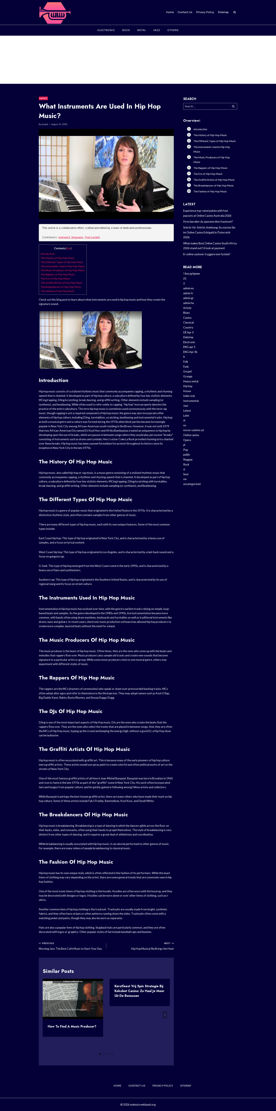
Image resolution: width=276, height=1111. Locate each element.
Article (187, 308)
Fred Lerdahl (92, 237)
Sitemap (223, 12)
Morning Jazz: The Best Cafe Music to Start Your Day (70, 946)
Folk (185, 361)
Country (188, 327)
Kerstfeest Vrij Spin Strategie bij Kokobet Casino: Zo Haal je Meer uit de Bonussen (139, 991)
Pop (185, 449)
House (187, 391)
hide (68, 248)
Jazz (156, 30)
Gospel (187, 371)
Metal (141, 30)
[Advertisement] (138, 59)
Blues (186, 312)
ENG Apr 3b (190, 352)
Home (170, 12)
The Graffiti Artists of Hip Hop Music (62, 282)
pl (184, 444)
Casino (187, 317)
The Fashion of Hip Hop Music (58, 290)
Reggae (187, 459)
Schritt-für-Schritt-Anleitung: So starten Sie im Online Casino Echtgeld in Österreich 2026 (209, 232)
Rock (126, 30)
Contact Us (185, 12)
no (184, 425)
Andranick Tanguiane (70, 237)
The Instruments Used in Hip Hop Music (63, 266)
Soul (185, 474)
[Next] (164, 1015)
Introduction (47, 253)
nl (184, 420)
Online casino (191, 435)
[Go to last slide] (47, 1015)
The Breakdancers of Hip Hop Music (61, 286)
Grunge (187, 376)
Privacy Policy (205, 12)
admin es (188, 288)
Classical (188, 322)
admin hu (188, 303)
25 (184, 278)
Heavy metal (190, 381)
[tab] (100, 1054)
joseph (45, 124)
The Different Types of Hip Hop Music (62, 262)
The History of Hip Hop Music (58, 257)
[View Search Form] (234, 12)
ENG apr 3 (189, 347)
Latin (186, 415)
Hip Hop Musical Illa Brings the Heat (152, 946)
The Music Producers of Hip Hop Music (63, 270)
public (186, 454)
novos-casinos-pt (193, 430)
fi (184, 357)
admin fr (188, 293)
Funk (186, 366)
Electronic (106, 30)
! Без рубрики (191, 273)
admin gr (188, 298)
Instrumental (191, 400)
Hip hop (187, 386)
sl (184, 469)
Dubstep (188, 337)
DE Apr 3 (188, 332)
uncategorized (192, 484)
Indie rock (189, 396)
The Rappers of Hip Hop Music (58, 274)
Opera (187, 440)
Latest (43, 98)
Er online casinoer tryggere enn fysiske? (206, 254)
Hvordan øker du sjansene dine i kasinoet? (208, 221)
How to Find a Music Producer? (72, 1026)
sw (185, 479)
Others (173, 30)
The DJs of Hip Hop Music (55, 278)
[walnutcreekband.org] (55, 12)
